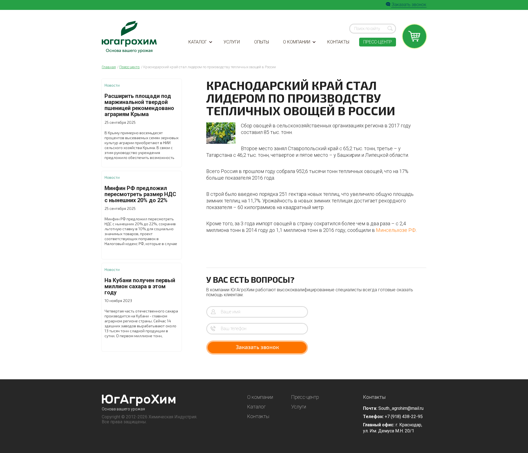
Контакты (338, 42)
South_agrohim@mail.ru (401, 408)
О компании (296, 42)
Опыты (261, 42)
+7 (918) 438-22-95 (404, 416)
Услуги (232, 42)
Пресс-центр (377, 42)
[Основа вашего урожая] (139, 400)
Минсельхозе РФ (396, 230)
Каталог (197, 42)
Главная (109, 67)
